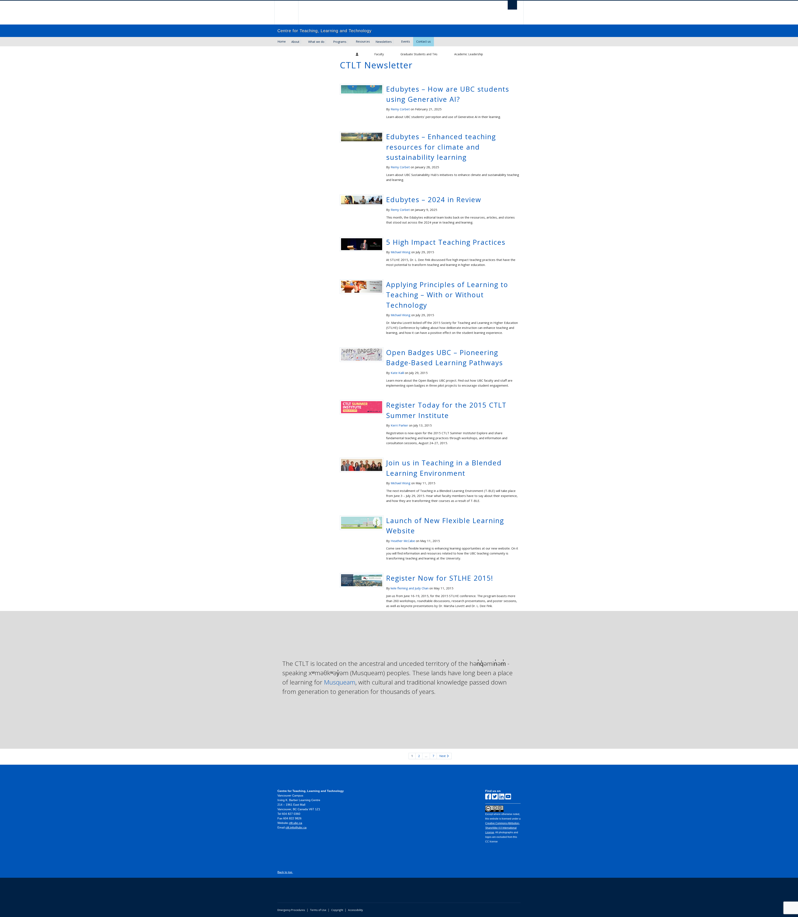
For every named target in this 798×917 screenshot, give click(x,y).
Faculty (379, 54)
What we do (316, 42)
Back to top (285, 872)
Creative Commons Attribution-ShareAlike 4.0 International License (502, 828)
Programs (339, 42)
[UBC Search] (512, 5)
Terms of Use (318, 910)
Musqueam (339, 682)
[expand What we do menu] (328, 41)
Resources (363, 41)
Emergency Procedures (291, 910)
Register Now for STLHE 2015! (439, 578)
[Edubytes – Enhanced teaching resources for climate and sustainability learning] (361, 136)
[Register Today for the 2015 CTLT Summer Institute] (361, 407)
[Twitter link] (495, 796)
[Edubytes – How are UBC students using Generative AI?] (361, 89)
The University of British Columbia (286, 13)
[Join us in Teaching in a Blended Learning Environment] (361, 464)
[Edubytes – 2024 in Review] (361, 199)
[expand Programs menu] (350, 41)
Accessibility (355, 910)
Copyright (337, 910)
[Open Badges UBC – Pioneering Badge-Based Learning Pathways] (361, 354)
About (295, 42)
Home (281, 41)
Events (405, 41)
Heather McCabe (403, 541)
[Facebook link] (488, 796)
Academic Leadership (468, 54)
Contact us (423, 41)
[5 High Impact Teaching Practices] (361, 244)
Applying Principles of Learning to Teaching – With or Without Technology (447, 295)
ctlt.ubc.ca (295, 823)
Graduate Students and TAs (418, 54)
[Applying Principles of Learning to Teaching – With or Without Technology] (361, 286)
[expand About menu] (303, 41)
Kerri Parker (399, 425)
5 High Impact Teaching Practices (445, 242)
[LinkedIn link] (501, 796)
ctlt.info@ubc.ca (296, 827)
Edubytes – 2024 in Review (433, 199)
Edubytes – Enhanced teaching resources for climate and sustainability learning (441, 147)
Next (443, 756)
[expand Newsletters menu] (395, 41)
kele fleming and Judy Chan (410, 588)
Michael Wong (400, 252)
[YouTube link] (508, 796)
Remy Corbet (400, 109)
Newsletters (384, 42)
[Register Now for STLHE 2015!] (361, 580)
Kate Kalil (397, 373)
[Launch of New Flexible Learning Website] (361, 522)
